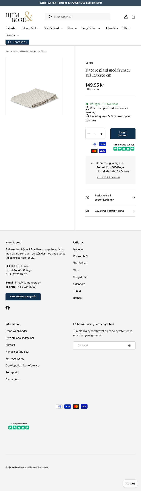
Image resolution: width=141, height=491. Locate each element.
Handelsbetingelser (17, 351)
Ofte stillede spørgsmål (23, 296)
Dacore (89, 62)
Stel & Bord (80, 263)
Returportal (12, 372)
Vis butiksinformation (108, 177)
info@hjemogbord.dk (28, 282)
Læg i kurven (122, 133)
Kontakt (10, 344)
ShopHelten (42, 467)
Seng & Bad (80, 277)
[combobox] (77, 16)
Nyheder (11, 28)
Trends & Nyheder (16, 331)
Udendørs (111, 28)
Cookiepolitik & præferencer (23, 365)
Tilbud (126, 28)
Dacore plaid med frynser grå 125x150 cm (29, 51)
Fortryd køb (12, 379)
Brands (77, 297)
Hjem (8, 51)
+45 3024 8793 (26, 286)
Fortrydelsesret (15, 358)
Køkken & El (80, 256)
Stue (76, 270)
